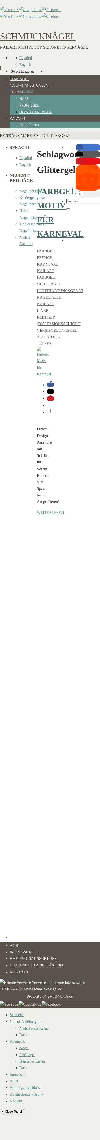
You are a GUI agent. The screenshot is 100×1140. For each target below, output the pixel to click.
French (45, 258)
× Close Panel (12, 1111)
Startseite (17, 1015)
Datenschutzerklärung (36, 965)
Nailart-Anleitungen (25, 1022)
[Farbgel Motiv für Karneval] (44, 374)
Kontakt (19, 972)
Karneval (47, 264)
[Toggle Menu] (2, 4)
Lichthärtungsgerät (60, 291)
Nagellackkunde (31, 191)
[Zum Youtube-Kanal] (9, 10)
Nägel (24, 1048)
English (25, 65)
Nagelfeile (49, 297)
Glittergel (49, 284)
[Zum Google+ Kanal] (30, 10)
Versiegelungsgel (57, 330)
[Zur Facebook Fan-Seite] (51, 10)
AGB (14, 945)
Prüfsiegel (27, 1055)
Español (25, 58)
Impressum (21, 952)
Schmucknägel (38, 36)
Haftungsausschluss (33, 958)
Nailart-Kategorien (33, 1028)
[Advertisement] (83, 226)
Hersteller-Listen (32, 1061)
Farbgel (46, 251)
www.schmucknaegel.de (43, 989)
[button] (50, 385)
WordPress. (65, 996)
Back (23, 1035)
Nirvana (48, 996)
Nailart (45, 271)
